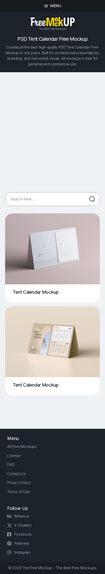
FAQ (10, 464)
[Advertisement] (52, 132)
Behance (21, 516)
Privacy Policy (19, 482)
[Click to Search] (92, 199)
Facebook (22, 534)
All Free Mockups (21, 446)
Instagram (22, 552)
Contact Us (16, 473)
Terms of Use (18, 491)
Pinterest (21, 543)
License (14, 455)
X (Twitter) (23, 525)
